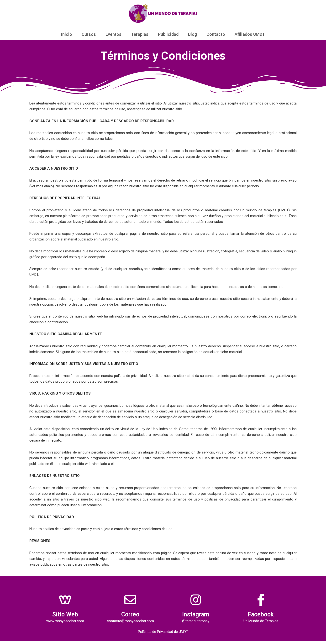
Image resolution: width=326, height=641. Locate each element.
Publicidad (168, 34)
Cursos (89, 34)
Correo (130, 614)
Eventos (113, 34)
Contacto (215, 34)
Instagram (195, 614)
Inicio (66, 34)
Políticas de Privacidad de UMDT (163, 632)
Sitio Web (65, 614)
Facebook (261, 614)
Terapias (139, 34)
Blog (192, 34)
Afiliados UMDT (250, 34)
